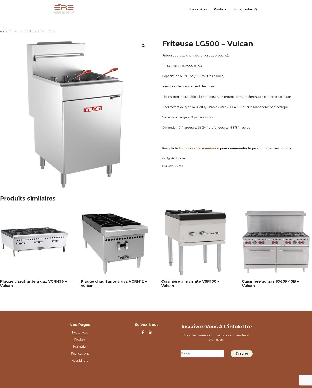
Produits (220, 9)
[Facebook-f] (143, 332)
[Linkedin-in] (151, 332)
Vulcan (179, 165)
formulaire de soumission (199, 148)
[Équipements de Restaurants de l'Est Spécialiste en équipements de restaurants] (64, 9)
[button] (143, 46)
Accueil (4, 31)
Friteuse (18, 31)
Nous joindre (242, 9)
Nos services (197, 9)
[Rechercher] (255, 9)
